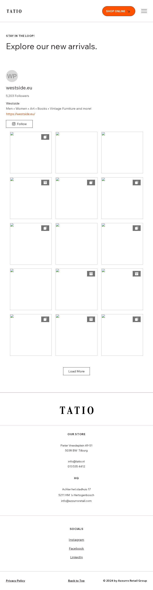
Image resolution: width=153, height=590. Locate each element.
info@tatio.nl (76, 461)
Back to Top (76, 580)
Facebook (76, 548)
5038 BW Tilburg (76, 450)
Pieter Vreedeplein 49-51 (76, 445)
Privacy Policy (15, 580)
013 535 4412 (76, 466)
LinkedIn (76, 557)
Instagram (76, 540)
